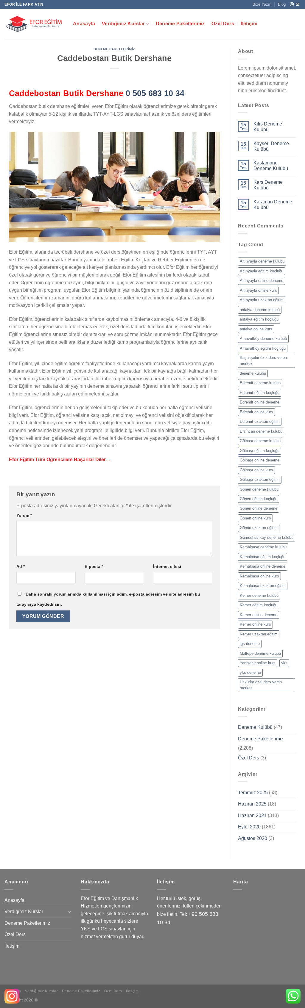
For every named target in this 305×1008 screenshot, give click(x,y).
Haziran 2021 (252, 815)
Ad (20, 566)
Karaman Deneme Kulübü (272, 204)
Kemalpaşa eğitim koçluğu (262, 557)
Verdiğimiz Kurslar (123, 23)
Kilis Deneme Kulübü (267, 126)
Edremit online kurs (256, 412)
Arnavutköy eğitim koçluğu (263, 348)
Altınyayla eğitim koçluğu (261, 271)
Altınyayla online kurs (258, 290)
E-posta (94, 566)
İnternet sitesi (167, 566)
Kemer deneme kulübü (259, 595)
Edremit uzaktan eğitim (260, 421)
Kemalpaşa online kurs (259, 576)
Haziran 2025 (252, 803)
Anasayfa (84, 23)
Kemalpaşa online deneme (262, 566)
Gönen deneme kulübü (259, 489)
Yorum (24, 515)
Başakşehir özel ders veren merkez (263, 360)
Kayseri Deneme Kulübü (271, 146)
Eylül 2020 (249, 826)
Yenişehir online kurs (258, 663)
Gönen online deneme (258, 508)
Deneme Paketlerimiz (180, 23)
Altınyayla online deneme (261, 280)
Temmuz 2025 (253, 792)
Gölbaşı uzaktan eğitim (260, 479)
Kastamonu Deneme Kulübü (270, 165)
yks (284, 663)
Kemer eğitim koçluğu (258, 605)
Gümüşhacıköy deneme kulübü (266, 537)
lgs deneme (250, 643)
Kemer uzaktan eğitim (259, 634)
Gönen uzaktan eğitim (259, 527)
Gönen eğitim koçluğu (258, 499)
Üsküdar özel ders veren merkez (261, 685)
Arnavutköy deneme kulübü (263, 338)
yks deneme (250, 672)
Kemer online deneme (258, 615)
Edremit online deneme (259, 402)
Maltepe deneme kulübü (260, 653)
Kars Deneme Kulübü (268, 185)
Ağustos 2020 (252, 838)
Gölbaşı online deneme (259, 460)
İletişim (249, 23)
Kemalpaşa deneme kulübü (263, 547)
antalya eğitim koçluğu (259, 319)
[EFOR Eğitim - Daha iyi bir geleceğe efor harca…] (34, 23)
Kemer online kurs (255, 624)
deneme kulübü (253, 373)
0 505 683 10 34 (155, 93)
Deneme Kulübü (255, 727)
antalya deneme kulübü (260, 309)
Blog (282, 4)
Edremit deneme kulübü (260, 383)
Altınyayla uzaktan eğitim (262, 300)
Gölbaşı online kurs (256, 470)
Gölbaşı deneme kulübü (260, 441)
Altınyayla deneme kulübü (262, 261)
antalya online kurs (256, 329)
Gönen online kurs (255, 518)
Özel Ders (222, 23)
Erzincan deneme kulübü (261, 431)
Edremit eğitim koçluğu (259, 392)
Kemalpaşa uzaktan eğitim (263, 585)
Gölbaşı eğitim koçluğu (259, 450)
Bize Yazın (262, 4)
